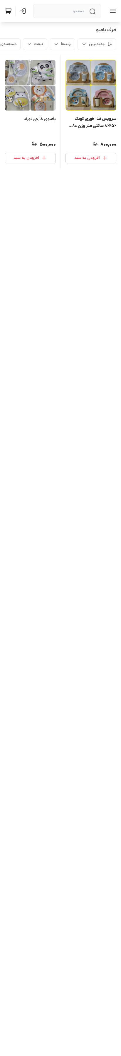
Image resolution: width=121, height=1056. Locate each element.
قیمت (38, 44)
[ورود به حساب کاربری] (23, 11)
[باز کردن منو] (111, 11)
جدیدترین (97, 44)
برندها (66, 44)
